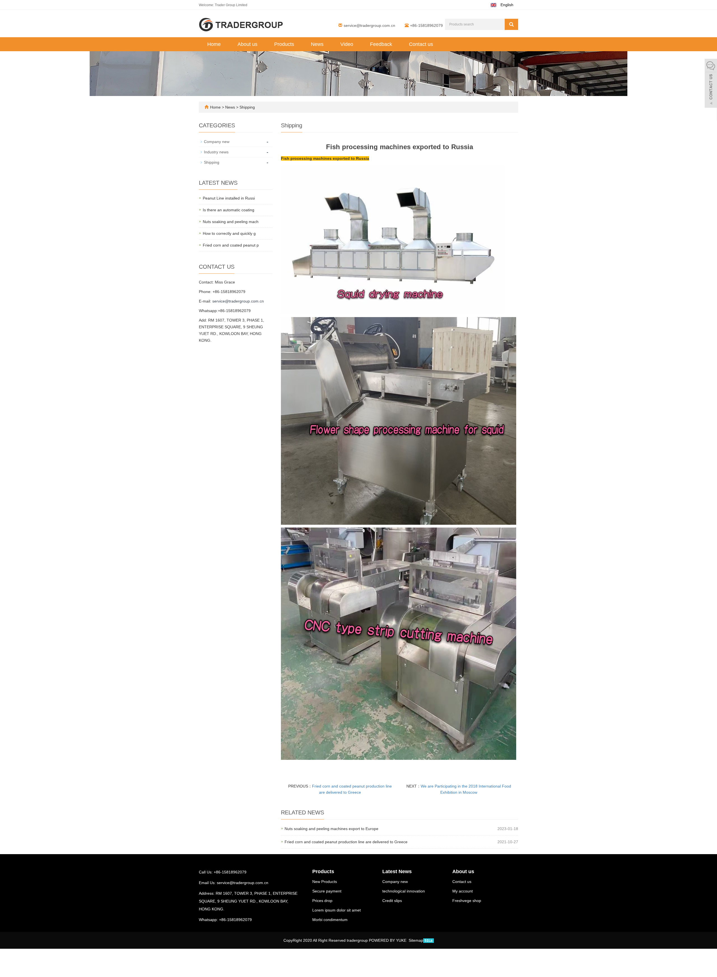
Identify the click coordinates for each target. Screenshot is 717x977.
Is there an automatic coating (228, 210)
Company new (216, 141)
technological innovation (403, 891)
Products (284, 44)
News (317, 44)
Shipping (246, 107)
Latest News (397, 871)
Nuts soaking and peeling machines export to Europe (331, 828)
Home (214, 44)
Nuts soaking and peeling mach (231, 221)
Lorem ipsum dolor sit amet (336, 910)
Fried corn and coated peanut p (231, 245)
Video (346, 44)
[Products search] (511, 24)
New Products (324, 881)
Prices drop (322, 900)
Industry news (216, 152)
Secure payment (326, 891)
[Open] (711, 84)
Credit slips (392, 900)
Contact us (421, 44)
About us (247, 44)
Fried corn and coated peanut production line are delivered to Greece (346, 842)
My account (462, 891)
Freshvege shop (466, 900)
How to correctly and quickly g (229, 233)
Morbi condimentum (330, 919)
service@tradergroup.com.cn (369, 25)
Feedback (381, 44)
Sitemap (416, 940)
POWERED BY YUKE (388, 940)
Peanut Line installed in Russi (229, 198)
